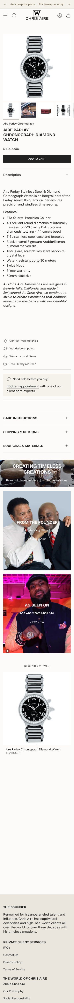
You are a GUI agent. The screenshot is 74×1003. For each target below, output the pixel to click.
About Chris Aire (14, 984)
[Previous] (5, 4)
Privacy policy (12, 962)
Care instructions (20, 418)
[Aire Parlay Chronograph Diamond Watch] (37, 709)
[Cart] (68, 15)
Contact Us (10, 955)
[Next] (69, 4)
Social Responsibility (16, 998)
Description (12, 175)
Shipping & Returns (20, 432)
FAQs (6, 947)
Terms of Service (14, 969)
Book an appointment (23, 386)
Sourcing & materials (23, 446)
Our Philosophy (13, 991)
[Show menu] (5, 15)
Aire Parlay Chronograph (18, 123)
